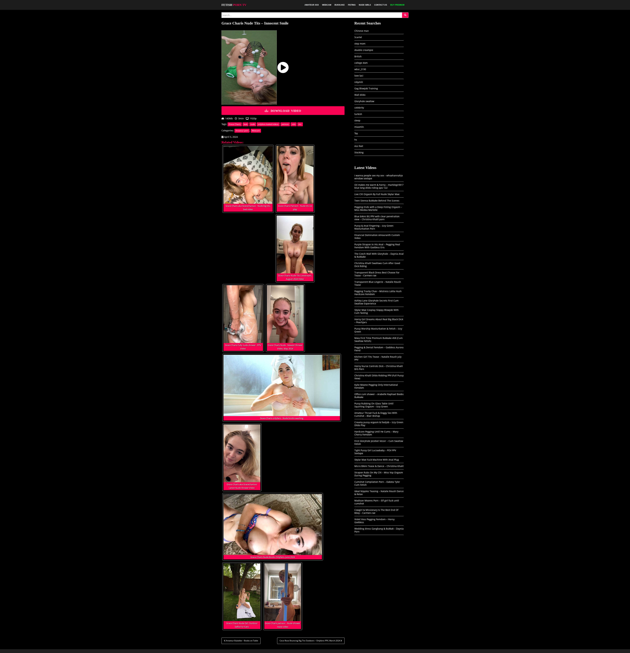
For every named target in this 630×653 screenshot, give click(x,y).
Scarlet (358, 37)
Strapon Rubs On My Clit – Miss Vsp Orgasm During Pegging (378, 474)
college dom (361, 62)
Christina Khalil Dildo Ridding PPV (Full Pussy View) (379, 377)
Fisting (352, 5)
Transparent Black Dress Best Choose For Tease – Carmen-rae (376, 274)
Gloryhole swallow (364, 101)
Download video (286, 110)
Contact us (380, 5)
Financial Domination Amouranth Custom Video (377, 236)
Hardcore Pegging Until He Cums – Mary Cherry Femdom (376, 433)
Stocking (359, 152)
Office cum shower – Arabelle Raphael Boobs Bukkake (379, 396)
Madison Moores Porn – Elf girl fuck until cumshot (376, 502)
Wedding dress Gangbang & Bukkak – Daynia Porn (379, 530)
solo (293, 124)
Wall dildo (359, 94)
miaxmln (359, 126)
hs (355, 139)
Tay (356, 133)
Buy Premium (397, 5)
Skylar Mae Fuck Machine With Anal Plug (376, 459)
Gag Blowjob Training (366, 88)
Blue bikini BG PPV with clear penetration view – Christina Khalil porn (376, 218)
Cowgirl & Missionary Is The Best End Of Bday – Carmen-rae (376, 511)
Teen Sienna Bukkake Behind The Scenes (376, 200)
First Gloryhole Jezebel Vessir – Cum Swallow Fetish (378, 442)
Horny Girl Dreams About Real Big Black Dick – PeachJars (378, 321)
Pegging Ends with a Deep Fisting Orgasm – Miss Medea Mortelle (378, 208)
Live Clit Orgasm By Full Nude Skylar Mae (376, 194)
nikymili (358, 82)
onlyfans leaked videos (268, 124)
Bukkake (340, 5)
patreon (285, 124)
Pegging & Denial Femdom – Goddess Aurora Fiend (378, 349)
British (358, 56)
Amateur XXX (311, 5)
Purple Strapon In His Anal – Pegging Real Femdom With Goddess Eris (377, 246)
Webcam (326, 5)
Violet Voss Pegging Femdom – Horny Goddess (374, 521)
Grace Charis (235, 124)
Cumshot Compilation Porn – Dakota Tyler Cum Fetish (377, 483)
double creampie (363, 50)
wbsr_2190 (360, 69)
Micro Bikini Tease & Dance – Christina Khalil (379, 466)
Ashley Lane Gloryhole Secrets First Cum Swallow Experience (376, 302)
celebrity (359, 107)
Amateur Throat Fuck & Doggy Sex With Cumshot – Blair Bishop (375, 414)
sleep (357, 120)
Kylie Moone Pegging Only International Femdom (376, 386)
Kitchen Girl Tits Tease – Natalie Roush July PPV (377, 358)
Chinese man (361, 30)
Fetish (233, 5)
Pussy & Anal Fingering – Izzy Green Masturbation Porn (373, 227)
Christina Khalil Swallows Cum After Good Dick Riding (377, 265)
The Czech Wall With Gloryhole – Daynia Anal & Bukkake (379, 255)
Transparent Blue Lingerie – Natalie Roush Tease (377, 283)
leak (245, 124)
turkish (358, 114)
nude (252, 124)
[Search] (405, 15)
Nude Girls (365, 5)
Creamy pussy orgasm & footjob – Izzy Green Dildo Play (378, 424)
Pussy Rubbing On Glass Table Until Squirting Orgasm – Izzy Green (373, 405)
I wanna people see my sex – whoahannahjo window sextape (378, 177)
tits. (300, 124)
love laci (358, 75)
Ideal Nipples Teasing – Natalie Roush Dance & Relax (379, 493)
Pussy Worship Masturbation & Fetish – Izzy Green (378, 330)
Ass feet (358, 146)
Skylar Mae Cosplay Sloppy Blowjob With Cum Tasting (376, 311)
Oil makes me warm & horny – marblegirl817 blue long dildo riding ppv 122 (378, 186)
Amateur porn (242, 130)
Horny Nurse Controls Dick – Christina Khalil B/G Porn (378, 368)
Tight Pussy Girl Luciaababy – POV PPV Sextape (375, 452)
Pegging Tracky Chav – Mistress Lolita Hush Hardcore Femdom (378, 293)
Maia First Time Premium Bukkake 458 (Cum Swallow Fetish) (378, 339)
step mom (359, 43)
